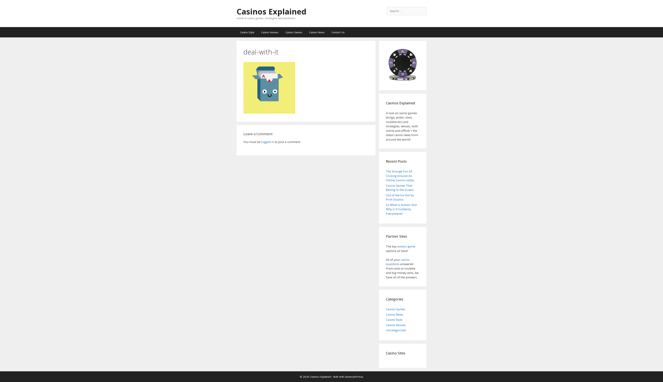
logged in (267, 142)
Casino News (317, 32)
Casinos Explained (271, 11)
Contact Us (338, 32)
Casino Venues (269, 32)
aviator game (406, 246)
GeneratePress (354, 376)
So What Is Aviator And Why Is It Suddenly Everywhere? (401, 209)
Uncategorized (396, 330)
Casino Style (247, 32)
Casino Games (293, 32)
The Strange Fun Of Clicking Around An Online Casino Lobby (400, 175)
